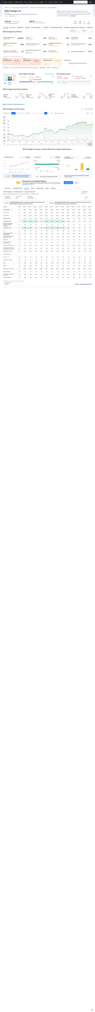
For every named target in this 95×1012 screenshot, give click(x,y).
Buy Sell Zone (20, 27)
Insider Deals (82, 27)
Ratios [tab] (47, 188)
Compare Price (6, 113)
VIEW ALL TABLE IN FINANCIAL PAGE (83, 284)
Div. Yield (27, 113)
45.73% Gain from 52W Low (12, 23)
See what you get (27, 184)
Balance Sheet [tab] (40, 188)
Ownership (66, 27)
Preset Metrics (72, 30)
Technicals (46, 27)
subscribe (73, 63)
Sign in (76, 182)
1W (36, 113)
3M (42, 113)
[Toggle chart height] (82, 109)
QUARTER (21, 157)
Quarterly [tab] (26, 188)
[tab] (7, 188)
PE (16, 113)
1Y (45, 113)
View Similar (42, 67)
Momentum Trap (12, 16)
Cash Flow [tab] (53, 188)
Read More (73, 15)
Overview (6, 27)
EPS (20, 113)
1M (39, 113)
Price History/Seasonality (56, 27)
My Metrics (84, 30)
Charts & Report (36, 27)
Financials (27, 27)
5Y (48, 113)
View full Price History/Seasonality (13, 104)
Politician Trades (74, 27)
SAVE (88, 113)
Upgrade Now (68, 182)
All (51, 113)
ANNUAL (27, 157)
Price (13, 113)
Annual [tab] (32, 188)
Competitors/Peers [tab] (17, 188)
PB (23, 113)
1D (33, 113)
